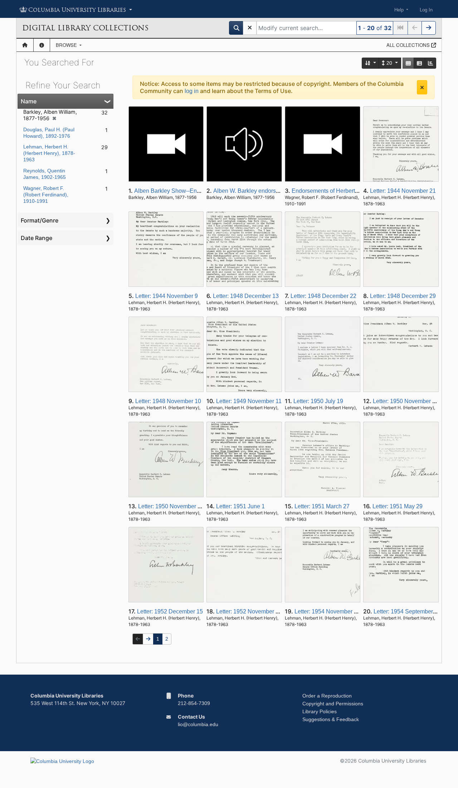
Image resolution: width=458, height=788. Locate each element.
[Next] (429, 28)
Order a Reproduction (327, 696)
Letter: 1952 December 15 (170, 611)
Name (28, 101)
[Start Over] (250, 28)
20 (389, 63)
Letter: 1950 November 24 (406, 401)
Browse (67, 44)
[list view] (419, 63)
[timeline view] (430, 63)
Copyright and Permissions (332, 703)
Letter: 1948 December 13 (246, 296)
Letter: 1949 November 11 (249, 401)
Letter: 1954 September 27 (407, 611)
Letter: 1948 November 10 (168, 401)
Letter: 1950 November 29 (171, 506)
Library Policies (319, 711)
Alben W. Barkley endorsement (252, 191)
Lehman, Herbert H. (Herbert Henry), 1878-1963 (49, 153)
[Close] (422, 87)
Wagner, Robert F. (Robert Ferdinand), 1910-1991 (45, 194)
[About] (42, 45)
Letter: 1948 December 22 (323, 296)
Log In (426, 10)
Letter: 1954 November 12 (327, 611)
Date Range (36, 237)
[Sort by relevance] (371, 63)
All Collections (408, 44)
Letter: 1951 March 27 (322, 506)
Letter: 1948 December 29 (403, 296)
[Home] (24, 45)
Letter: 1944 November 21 (403, 191)
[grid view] (408, 63)
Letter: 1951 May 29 (397, 506)
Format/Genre (39, 220)
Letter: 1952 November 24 (249, 611)
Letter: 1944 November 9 (166, 296)
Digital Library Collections (85, 28)
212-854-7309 (194, 703)
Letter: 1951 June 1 (240, 506)
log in (192, 91)
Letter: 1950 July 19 (318, 401)
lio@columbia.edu (198, 724)
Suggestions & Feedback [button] (330, 719)
